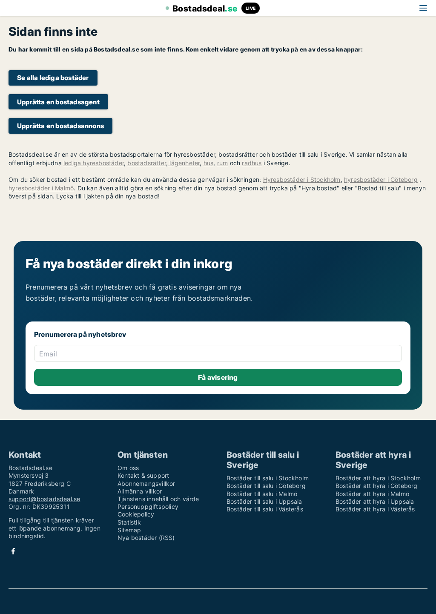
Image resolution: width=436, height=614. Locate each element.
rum (222, 162)
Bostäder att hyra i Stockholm (378, 478)
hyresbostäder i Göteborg (381, 179)
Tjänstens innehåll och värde (158, 498)
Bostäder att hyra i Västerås (375, 509)
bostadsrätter (146, 162)
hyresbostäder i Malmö (41, 188)
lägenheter (184, 162)
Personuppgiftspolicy (148, 506)
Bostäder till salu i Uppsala (264, 501)
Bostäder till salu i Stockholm (268, 478)
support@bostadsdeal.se (44, 498)
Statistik (129, 522)
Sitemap (129, 530)
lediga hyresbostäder (93, 162)
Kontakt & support (143, 475)
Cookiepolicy (136, 514)
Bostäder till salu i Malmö (262, 493)
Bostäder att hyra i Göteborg (377, 485)
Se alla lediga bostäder (53, 78)
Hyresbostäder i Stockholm (302, 179)
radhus (251, 162)
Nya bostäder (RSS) (146, 537)
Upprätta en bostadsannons (60, 126)
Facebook (13, 551)
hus (209, 162)
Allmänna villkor (140, 491)
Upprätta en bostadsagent (58, 102)
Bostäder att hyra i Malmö (372, 493)
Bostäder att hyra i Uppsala (375, 501)
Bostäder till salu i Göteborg (266, 485)
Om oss (128, 467)
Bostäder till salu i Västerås (265, 509)
